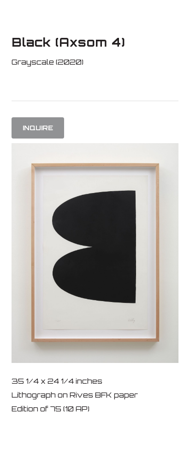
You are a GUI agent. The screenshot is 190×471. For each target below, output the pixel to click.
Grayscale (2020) (47, 61)
